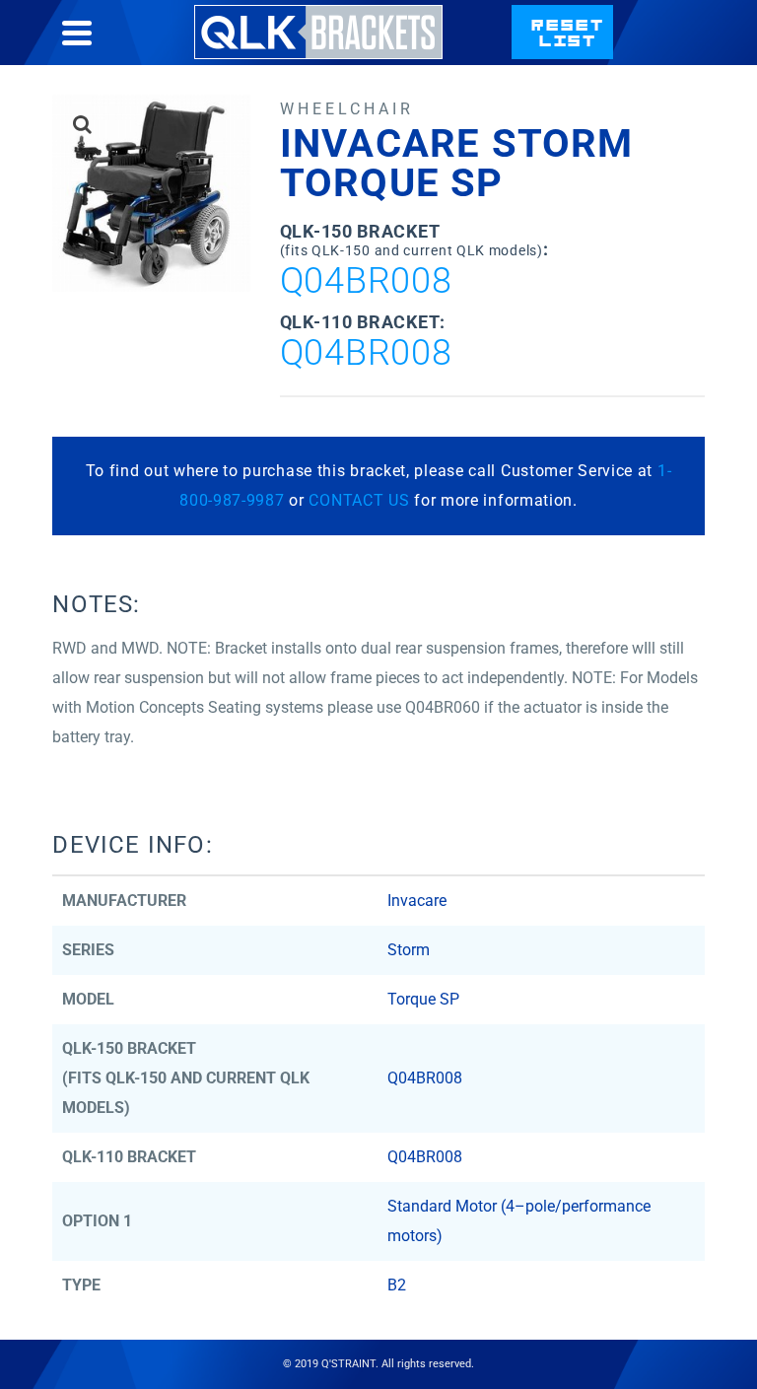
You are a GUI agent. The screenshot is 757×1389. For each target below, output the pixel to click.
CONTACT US (359, 500)
